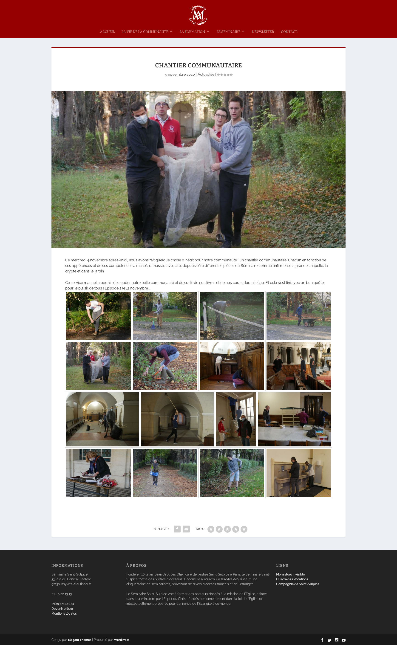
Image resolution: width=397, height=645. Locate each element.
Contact (289, 32)
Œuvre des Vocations (292, 579)
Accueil (107, 32)
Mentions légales (64, 613)
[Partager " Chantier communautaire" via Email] (186, 529)
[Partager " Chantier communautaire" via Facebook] (177, 529)
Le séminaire (228, 32)
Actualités (206, 74)
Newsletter (263, 32)
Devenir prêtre (62, 608)
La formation (192, 32)
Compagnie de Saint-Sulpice (297, 584)
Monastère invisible (290, 574)
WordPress (121, 640)
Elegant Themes (79, 640)
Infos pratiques (62, 604)
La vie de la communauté (145, 32)
